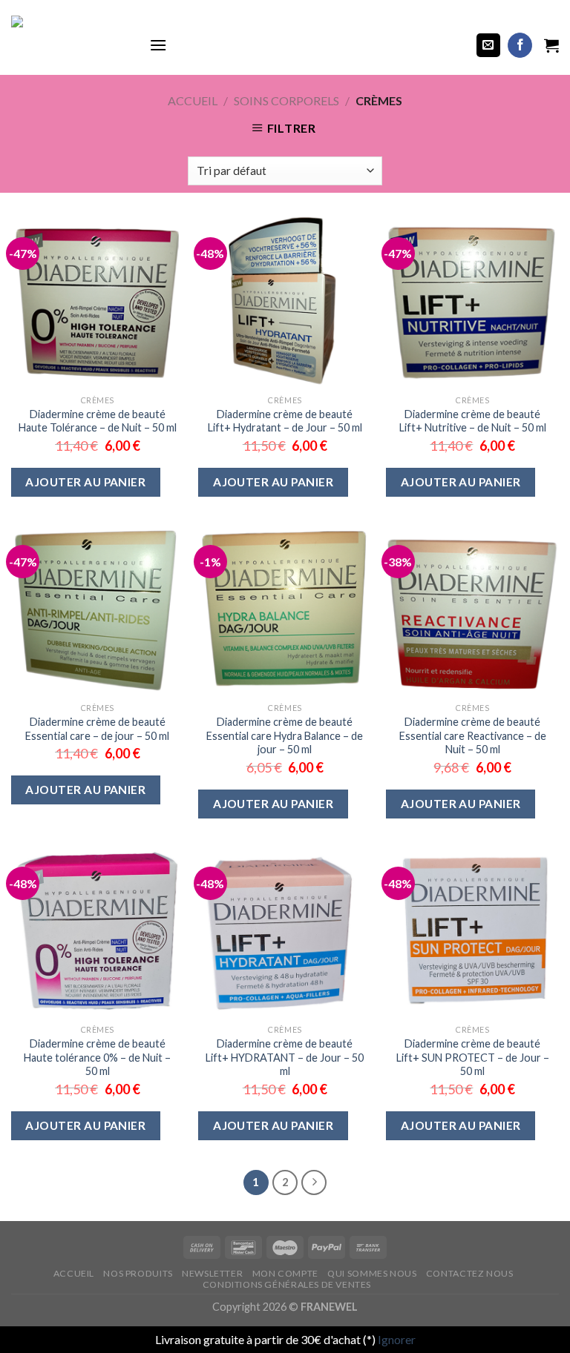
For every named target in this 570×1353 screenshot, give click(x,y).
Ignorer (397, 1339)
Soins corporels (286, 100)
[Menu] (158, 45)
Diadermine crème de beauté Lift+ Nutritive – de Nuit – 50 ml (472, 421)
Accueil (192, 100)
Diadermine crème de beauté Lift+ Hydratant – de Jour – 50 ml (285, 421)
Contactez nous (470, 1273)
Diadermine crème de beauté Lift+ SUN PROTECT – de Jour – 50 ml (472, 1057)
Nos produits (137, 1273)
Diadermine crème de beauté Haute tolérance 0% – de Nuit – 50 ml (97, 1057)
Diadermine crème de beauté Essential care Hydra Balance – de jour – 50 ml (284, 735)
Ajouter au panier (85, 482)
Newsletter (212, 1273)
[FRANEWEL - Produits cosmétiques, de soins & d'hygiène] (69, 45)
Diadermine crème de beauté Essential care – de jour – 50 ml (97, 728)
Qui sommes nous (371, 1273)
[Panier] (551, 45)
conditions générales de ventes (287, 1284)
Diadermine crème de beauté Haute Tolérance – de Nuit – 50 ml (98, 421)
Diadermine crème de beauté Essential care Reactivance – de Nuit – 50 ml (472, 735)
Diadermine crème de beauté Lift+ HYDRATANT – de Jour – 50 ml (285, 1057)
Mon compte (285, 1273)
